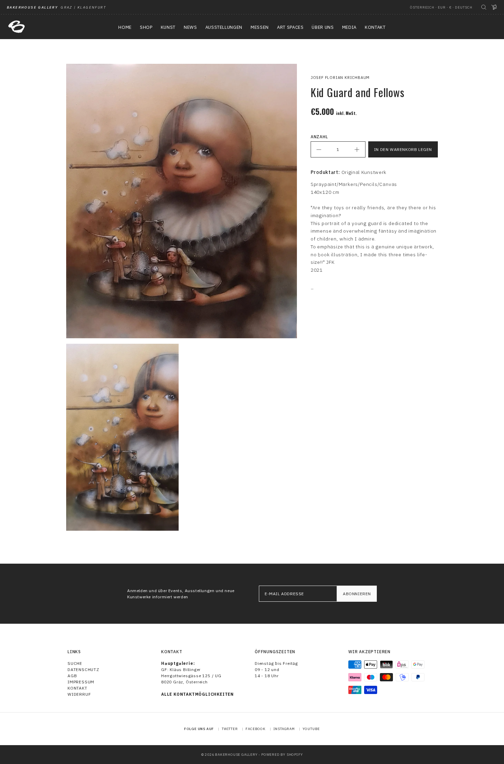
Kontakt (77, 688)
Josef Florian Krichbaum (340, 77)
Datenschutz (83, 669)
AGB (72, 675)
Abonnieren (357, 593)
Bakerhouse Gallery (236, 754)
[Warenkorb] (494, 7)
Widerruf (79, 694)
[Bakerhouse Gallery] (16, 26)
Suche (75, 663)
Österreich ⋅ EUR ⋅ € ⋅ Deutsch (441, 7)
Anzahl (319, 136)
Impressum (81, 681)
